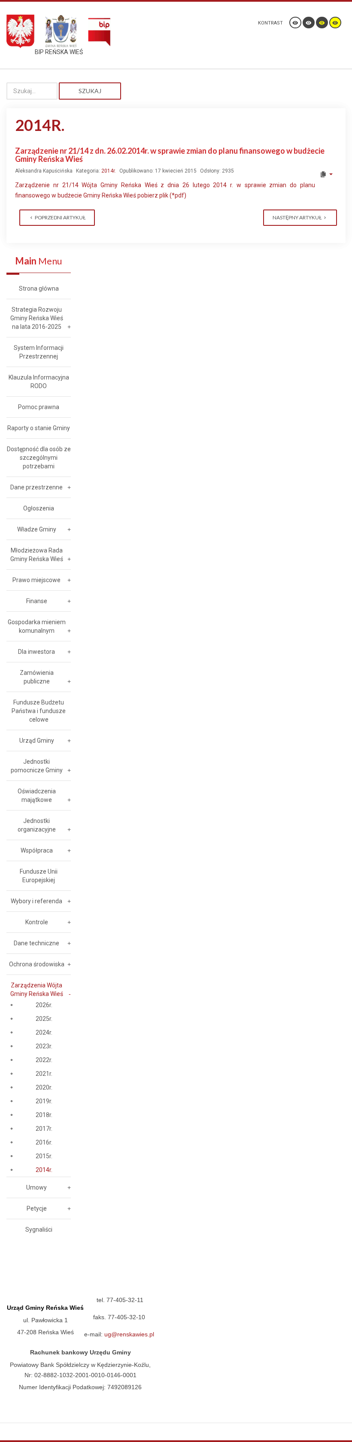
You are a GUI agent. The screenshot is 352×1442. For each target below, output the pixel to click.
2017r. (44, 1128)
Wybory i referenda (36, 901)
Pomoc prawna (38, 407)
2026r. (44, 1005)
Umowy (36, 1187)
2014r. (108, 171)
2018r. (44, 1114)
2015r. (44, 1156)
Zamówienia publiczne (37, 677)
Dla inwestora (36, 651)
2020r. (44, 1087)
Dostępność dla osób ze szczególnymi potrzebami (39, 458)
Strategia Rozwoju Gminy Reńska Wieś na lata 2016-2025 (36, 318)
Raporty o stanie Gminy (38, 428)
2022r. (44, 1059)
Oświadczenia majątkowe (37, 795)
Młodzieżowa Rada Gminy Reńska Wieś (36, 554)
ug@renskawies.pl (129, 1334)
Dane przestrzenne (36, 487)
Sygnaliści (38, 1229)
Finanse (36, 601)
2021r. (44, 1073)
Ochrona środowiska (36, 964)
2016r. (44, 1142)
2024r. (44, 1032)
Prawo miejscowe (36, 580)
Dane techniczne (36, 943)
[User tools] (326, 174)
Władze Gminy (36, 529)
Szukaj (90, 90)
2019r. (44, 1101)
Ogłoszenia (38, 508)
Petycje (37, 1208)
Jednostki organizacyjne (37, 825)
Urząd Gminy (36, 740)
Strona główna (39, 288)
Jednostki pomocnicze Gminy (37, 766)
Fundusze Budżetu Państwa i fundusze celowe (39, 711)
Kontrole (36, 922)
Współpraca (37, 850)
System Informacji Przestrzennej (39, 352)
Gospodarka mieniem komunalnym (37, 626)
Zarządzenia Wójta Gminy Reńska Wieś (36, 989)
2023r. (44, 1046)
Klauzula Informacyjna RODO (39, 381)
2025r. (44, 1018)
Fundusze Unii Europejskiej (39, 875)
